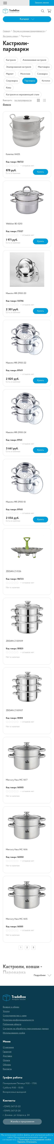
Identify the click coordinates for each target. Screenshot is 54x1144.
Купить (40, 172)
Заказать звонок (42, 3)
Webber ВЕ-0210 (14, 224)
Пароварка (30, 81)
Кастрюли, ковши (10, 36)
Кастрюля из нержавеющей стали (22, 95)
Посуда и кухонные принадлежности (28, 31)
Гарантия (7, 1052)
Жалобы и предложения (22, 1122)
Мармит (10, 74)
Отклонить (31, 1142)
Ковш (8, 88)
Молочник (25, 74)
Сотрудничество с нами (14, 1016)
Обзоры (7, 1065)
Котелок (46, 81)
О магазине (8, 1047)
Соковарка (42, 74)
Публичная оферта (12, 1024)
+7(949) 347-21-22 (12, 1106)
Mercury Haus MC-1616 (17, 849)
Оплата (6, 1060)
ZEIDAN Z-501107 (14, 710)
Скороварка (12, 81)
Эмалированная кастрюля (18, 67)
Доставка (7, 1056)
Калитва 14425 (13, 154)
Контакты (7, 1069)
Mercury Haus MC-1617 (16, 780)
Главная (6, 31)
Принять (21, 1142)
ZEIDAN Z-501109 (14, 641)
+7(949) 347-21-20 (12, 1111)
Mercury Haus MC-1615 (17, 919)
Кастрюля (11, 60)
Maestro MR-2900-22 (16, 363)
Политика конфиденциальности (18, 1020)
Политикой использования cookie (35, 1140)
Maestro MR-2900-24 (16, 432)
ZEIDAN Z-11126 (13, 571)
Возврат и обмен (11, 1007)
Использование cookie (14, 1033)
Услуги (6, 1011)
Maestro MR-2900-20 (16, 293)
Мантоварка (44, 67)
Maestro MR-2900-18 (16, 502)
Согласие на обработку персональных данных (26, 1029)
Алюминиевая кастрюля (34, 60)
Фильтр (7, 104)
